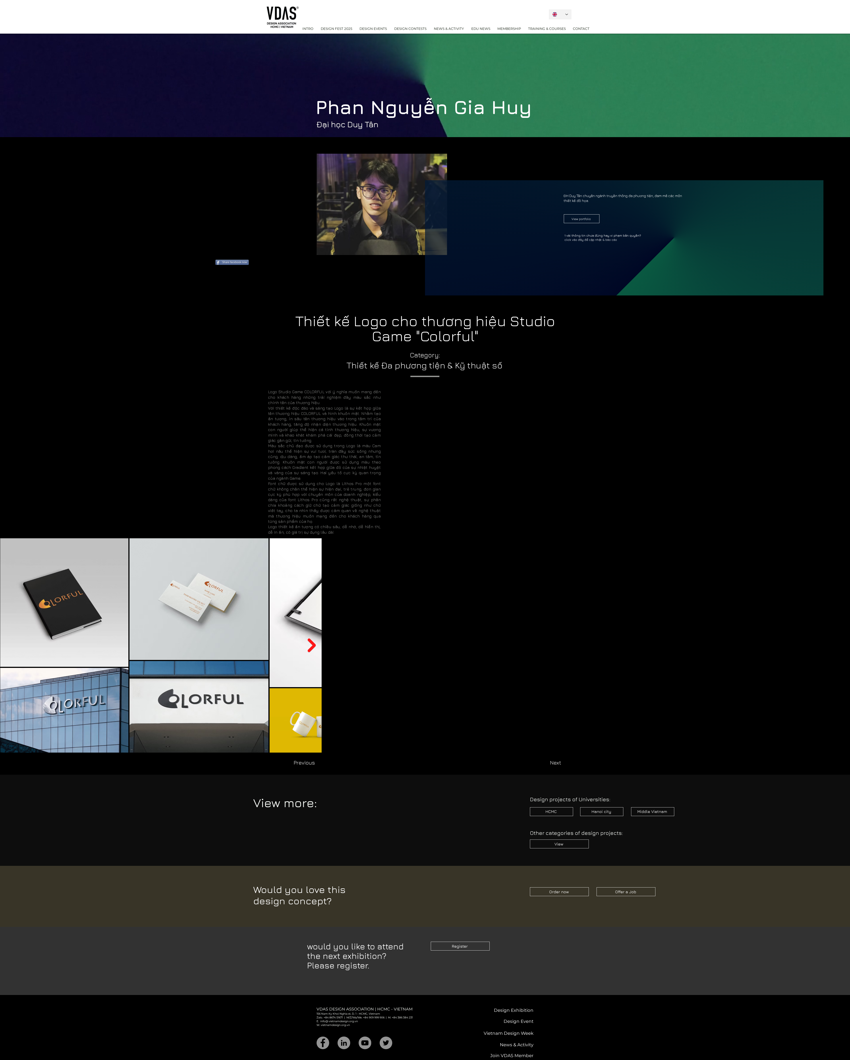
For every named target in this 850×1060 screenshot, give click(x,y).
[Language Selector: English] (560, 14)
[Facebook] (323, 1031)
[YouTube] (365, 1031)
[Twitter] (386, 1031)
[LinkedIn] (344, 1031)
